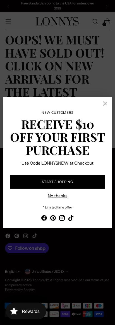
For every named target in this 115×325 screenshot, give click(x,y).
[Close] (105, 103)
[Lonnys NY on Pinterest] (53, 219)
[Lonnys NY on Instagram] (62, 219)
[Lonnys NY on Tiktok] (71, 219)
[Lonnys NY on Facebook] (44, 219)
